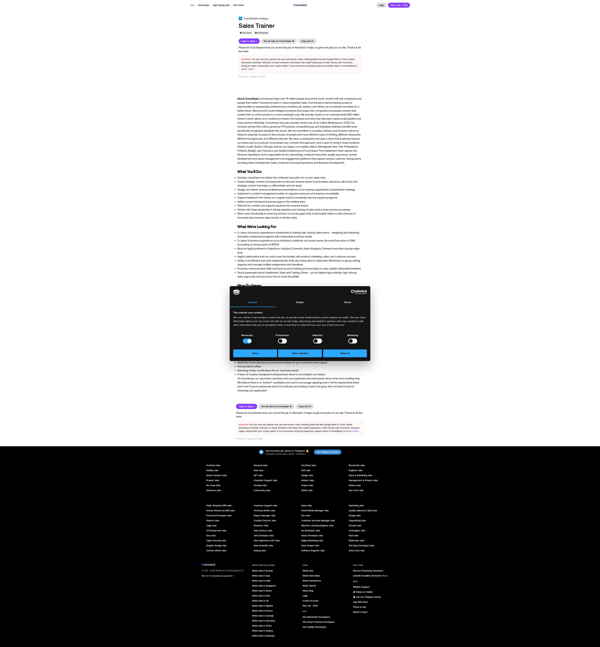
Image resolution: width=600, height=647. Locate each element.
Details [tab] (300, 302)
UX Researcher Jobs (216, 530)
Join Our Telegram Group (368, 597)
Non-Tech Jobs (356, 490)
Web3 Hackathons (311, 580)
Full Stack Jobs (308, 465)
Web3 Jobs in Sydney (262, 630)
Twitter (250, 69)
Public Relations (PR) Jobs (219, 505)
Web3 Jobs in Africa (262, 590)
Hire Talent (238, 5)
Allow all (345, 353)
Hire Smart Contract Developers (318, 622)
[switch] (282, 341)
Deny (255, 353)
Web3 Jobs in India (261, 580)
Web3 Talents (309, 585)
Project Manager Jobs (264, 515)
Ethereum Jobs (213, 490)
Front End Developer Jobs (219, 515)
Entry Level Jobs (357, 550)
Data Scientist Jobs (263, 545)
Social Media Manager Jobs (315, 510)
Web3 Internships (311, 575)
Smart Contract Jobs (216, 475)
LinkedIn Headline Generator (370, 575)
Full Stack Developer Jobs (361, 545)
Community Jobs (262, 490)
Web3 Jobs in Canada (263, 615)
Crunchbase (250, 18)
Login (381, 5)
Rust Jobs (258, 470)
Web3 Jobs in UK (260, 600)
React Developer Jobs (312, 535)
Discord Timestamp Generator (368, 570)
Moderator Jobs (356, 540)
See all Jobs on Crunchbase (277, 41)
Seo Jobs (305, 515)
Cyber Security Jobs (216, 540)
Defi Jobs (305, 470)
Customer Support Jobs (265, 480)
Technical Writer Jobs (264, 510)
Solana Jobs (355, 485)
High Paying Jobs (221, 5)
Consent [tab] (252, 302)
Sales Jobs (306, 505)
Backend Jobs (261, 465)
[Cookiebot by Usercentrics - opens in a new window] (353, 292)
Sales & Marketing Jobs (360, 475)
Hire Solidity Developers (314, 627)
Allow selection (300, 353)
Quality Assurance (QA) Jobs (363, 510)
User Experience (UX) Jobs (267, 540)
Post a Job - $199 (399, 5)
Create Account (310, 600)
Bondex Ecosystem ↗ (223, 576)
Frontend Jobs (213, 465)
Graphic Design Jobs (216, 545)
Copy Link (306, 41)
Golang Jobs (260, 550)
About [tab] (347, 302)
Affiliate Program (361, 587)
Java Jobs (211, 535)
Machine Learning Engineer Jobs (317, 525)
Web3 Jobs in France (262, 610)
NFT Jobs (258, 475)
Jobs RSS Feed (360, 602)
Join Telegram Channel (327, 452)
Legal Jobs (211, 525)
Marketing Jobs (356, 505)
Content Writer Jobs (216, 550)
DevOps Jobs (260, 485)
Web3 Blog (307, 590)
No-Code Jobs (213, 485)
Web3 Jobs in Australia (263, 635)
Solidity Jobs (212, 470)
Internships (203, 5)
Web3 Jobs (307, 570)
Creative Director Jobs (265, 520)
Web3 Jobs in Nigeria (262, 605)
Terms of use (359, 607)
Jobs (192, 5)
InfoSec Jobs (307, 480)
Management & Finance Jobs (363, 480)
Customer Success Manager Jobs (318, 520)
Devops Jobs (355, 525)
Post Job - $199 (310, 605)
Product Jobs (212, 480)
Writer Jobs (306, 490)
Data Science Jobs (263, 530)
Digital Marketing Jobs (312, 540)
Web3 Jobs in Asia (261, 575)
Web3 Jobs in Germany (263, 620)
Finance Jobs (212, 520)
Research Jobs (261, 525)
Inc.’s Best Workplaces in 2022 (333, 122)
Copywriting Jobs (357, 520)
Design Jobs (307, 475)
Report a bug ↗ (360, 612)
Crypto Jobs (307, 485)
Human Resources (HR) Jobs (220, 510)
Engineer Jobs (355, 470)
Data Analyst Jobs (310, 545)
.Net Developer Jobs (264, 535)
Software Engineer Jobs (313, 550)
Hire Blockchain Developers (316, 617)
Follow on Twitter (364, 592)
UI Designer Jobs (357, 530)
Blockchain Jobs (357, 465)
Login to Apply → (249, 41)
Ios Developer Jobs (310, 530)
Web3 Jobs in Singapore (264, 585)
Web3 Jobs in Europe (262, 570)
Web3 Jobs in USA (261, 595)
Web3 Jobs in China (262, 625)
